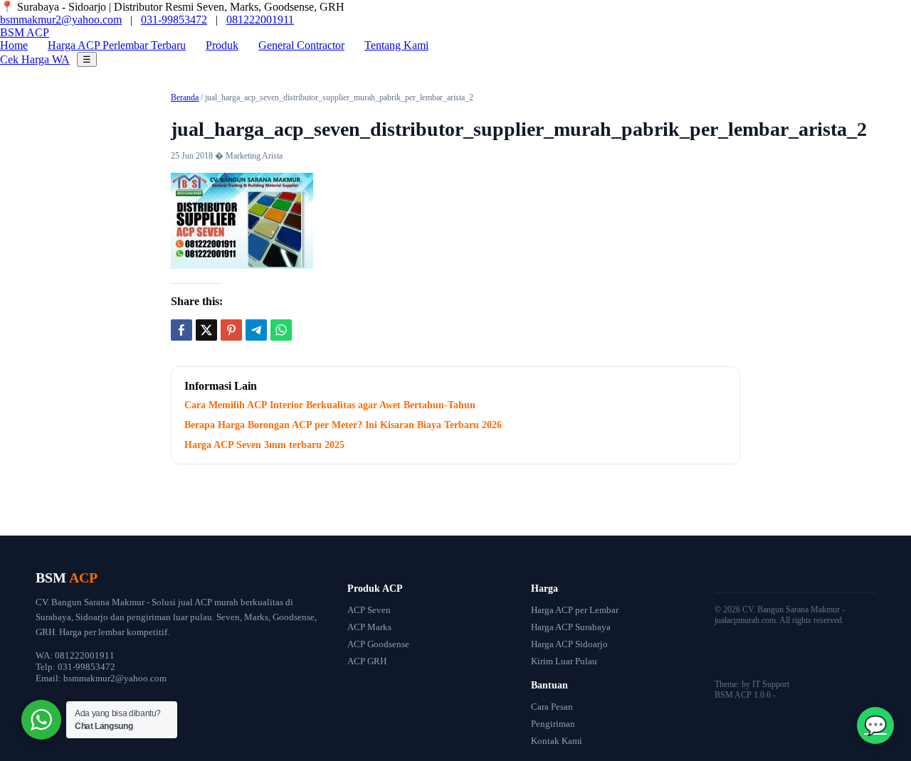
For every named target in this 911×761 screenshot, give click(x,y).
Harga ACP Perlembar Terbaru (117, 45)
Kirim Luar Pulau (564, 661)
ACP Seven (369, 610)
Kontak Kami (556, 740)
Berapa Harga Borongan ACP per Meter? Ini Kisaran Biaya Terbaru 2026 (343, 425)
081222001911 (260, 20)
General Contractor (301, 45)
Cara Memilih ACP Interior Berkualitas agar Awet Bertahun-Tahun (329, 405)
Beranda (185, 97)
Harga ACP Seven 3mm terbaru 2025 (264, 445)
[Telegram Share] (256, 330)
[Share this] (181, 330)
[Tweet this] (206, 330)
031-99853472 (174, 20)
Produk (222, 45)
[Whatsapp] (281, 330)
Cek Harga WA (35, 59)
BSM (24, 32)
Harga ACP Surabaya (571, 627)
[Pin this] (231, 330)
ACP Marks (369, 627)
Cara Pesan (552, 706)
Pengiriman (553, 723)
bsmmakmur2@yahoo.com (61, 20)
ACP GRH (366, 661)
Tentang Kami (396, 45)
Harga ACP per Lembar (574, 610)
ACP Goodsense (378, 644)
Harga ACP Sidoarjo (569, 644)
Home (14, 45)
